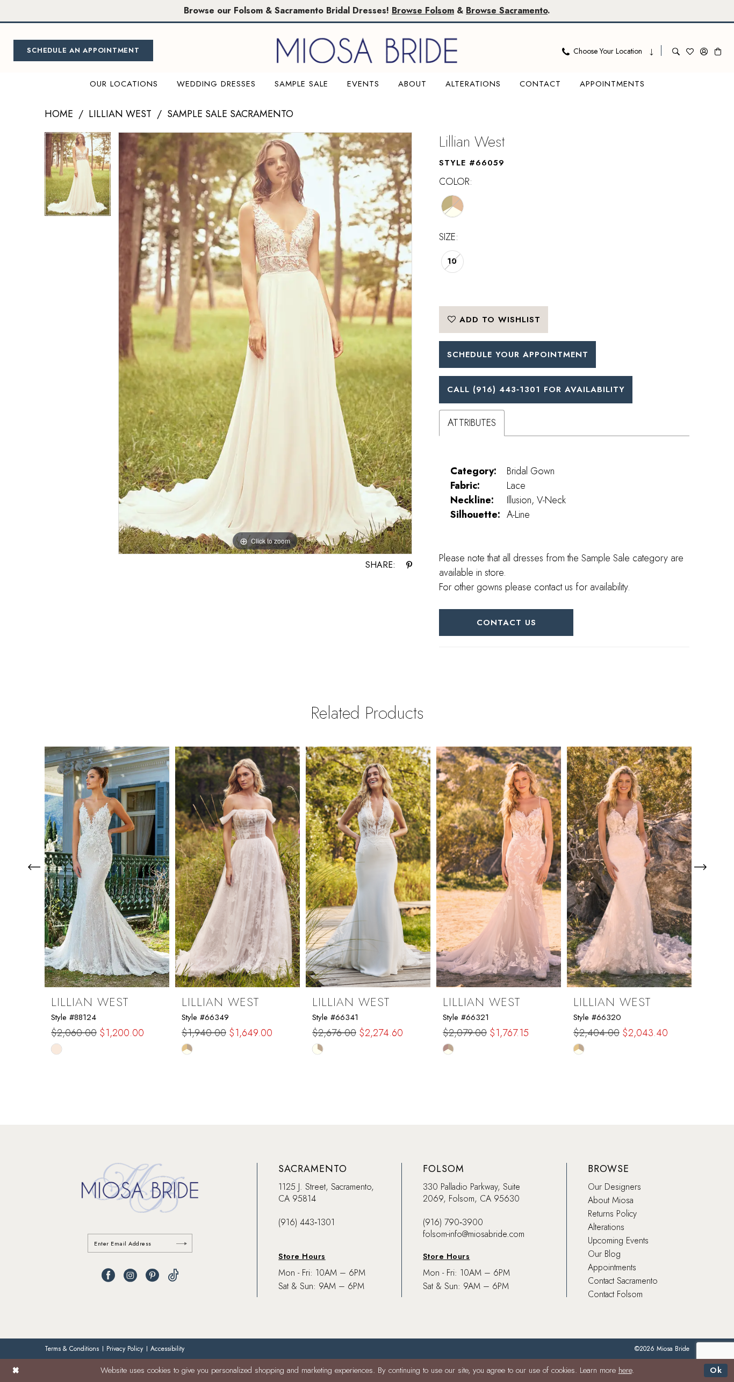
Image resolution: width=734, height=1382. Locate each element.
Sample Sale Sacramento (230, 114)
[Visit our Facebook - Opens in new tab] (108, 1275)
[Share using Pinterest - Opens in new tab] (409, 565)
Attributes (472, 423)
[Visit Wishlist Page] (690, 50)
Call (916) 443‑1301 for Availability (536, 389)
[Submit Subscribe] (181, 1243)
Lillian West (120, 114)
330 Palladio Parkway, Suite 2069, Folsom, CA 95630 (471, 1193)
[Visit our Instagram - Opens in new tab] (130, 1275)
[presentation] (107, 867)
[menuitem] (83, 50)
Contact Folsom (615, 1294)
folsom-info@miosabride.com (473, 1234)
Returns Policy (612, 1213)
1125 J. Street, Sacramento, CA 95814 (326, 1193)
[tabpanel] (78, 178)
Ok (716, 1370)
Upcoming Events (618, 1240)
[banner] (367, 50)
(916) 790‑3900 (453, 1222)
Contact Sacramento (623, 1281)
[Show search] (676, 50)
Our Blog (604, 1254)
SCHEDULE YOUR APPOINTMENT (517, 354)
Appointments (612, 1267)
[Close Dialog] (15, 1370)
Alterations (606, 1227)
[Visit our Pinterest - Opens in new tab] (152, 1275)
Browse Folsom (423, 10)
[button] (704, 50)
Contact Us (506, 622)
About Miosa (611, 1200)
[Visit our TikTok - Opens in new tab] (173, 1275)
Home (59, 114)
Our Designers (614, 1187)
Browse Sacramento (507, 10)
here (625, 1370)
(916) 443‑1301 (306, 1222)
